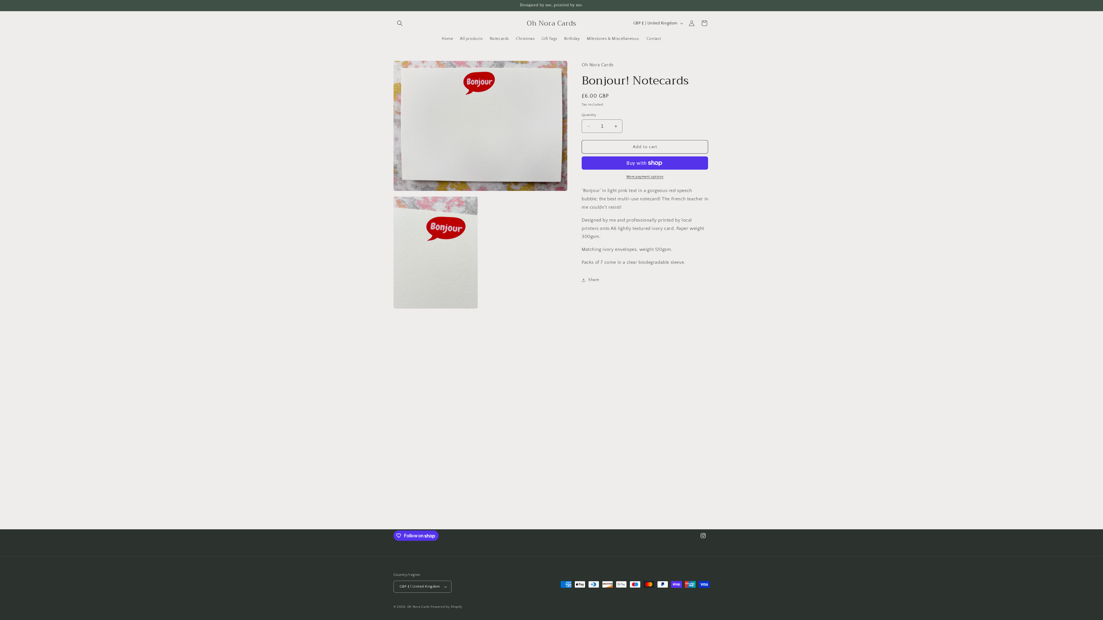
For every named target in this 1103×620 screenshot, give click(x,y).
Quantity (589, 115)
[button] (400, 23)
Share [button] (593, 280)
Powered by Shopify (446, 607)
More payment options (645, 177)
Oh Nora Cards (418, 607)
